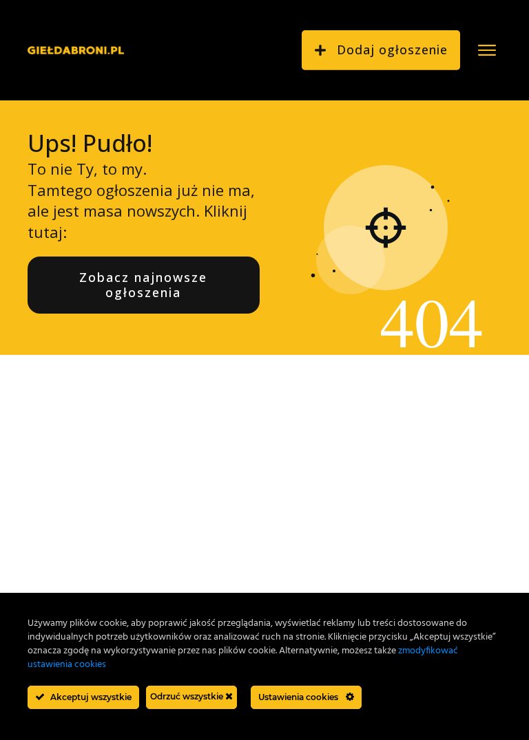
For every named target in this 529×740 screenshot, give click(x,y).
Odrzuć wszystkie (187, 696)
